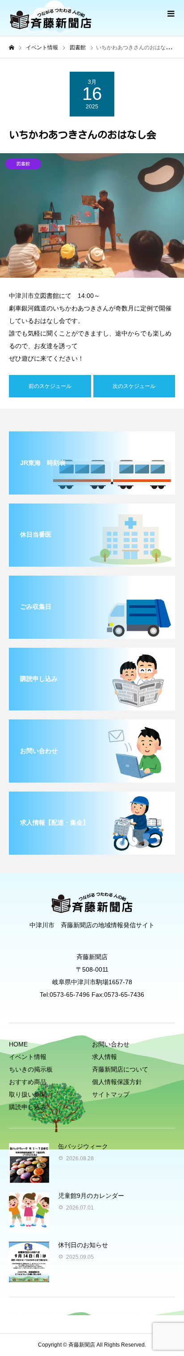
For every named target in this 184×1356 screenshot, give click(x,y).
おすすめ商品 (27, 1081)
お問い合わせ (111, 1044)
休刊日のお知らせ (83, 1244)
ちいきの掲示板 (31, 1069)
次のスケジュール (134, 386)
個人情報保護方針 (117, 1081)
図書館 (23, 163)
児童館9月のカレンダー (91, 1195)
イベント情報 (27, 1056)
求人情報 (104, 1056)
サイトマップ (111, 1094)
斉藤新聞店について (120, 1069)
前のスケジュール (50, 386)
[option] (92, 215)
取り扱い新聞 (27, 1094)
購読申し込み (27, 1107)
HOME (18, 1044)
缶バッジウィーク (83, 1146)
